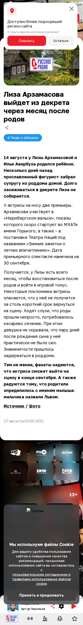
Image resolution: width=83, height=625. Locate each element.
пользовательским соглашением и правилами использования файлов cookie (41, 579)
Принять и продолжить (41, 595)
